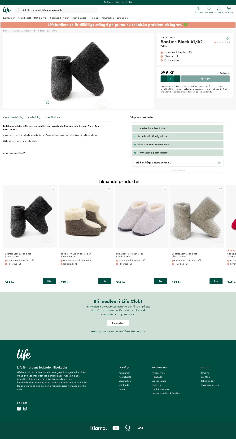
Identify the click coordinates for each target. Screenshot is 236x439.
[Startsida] (7, 10)
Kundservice (158, 373)
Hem (5, 31)
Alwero (164, 38)
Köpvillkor (157, 385)
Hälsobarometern (210, 385)
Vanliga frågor (159, 381)
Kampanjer (124, 373)
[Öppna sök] (56, 10)
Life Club (205, 377)
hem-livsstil (15, 31)
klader (26, 31)
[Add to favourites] (227, 38)
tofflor (34, 31)
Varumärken (125, 381)
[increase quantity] (177, 78)
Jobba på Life (208, 381)
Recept (122, 389)
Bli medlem (118, 323)
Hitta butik (157, 377)
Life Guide (124, 385)
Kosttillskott (125, 377)
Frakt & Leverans (160, 389)
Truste (182, 170)
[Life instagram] (25, 412)
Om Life (205, 373)
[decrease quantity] (164, 78)
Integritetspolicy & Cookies (166, 393)
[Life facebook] (19, 412)
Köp (49, 281)
